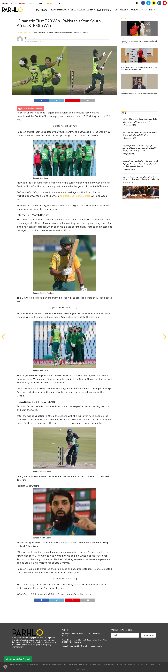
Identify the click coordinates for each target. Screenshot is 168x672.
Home (5, 3)
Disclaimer (145, 664)
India (49, 3)
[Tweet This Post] (56, 100)
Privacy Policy (133, 664)
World (59, 3)
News (22, 3)
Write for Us (155, 664)
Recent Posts (127, 19)
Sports (27, 32)
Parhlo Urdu (104, 10)
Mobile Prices (57, 664)
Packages (135, 9)
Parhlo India (45, 664)
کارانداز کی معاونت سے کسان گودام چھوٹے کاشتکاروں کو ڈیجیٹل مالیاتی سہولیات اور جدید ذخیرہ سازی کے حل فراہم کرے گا (139, 147)
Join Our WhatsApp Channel (18, 659)
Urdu (40, 3)
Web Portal (73, 664)
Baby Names (83, 664)
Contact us (34, 664)
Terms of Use (121, 664)
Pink (13, 3)
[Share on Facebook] (41, 100)
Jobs (65, 664)
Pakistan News (59, 9)
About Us (19, 664)
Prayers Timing (95, 664)
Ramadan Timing (109, 664)
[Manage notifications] (5, 667)
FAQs (26, 664)
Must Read (41, 10)
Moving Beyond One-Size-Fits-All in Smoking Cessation (82, 646)
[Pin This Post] (72, 100)
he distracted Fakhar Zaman (75, 196)
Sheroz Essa (32, 38)
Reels (31, 3)
